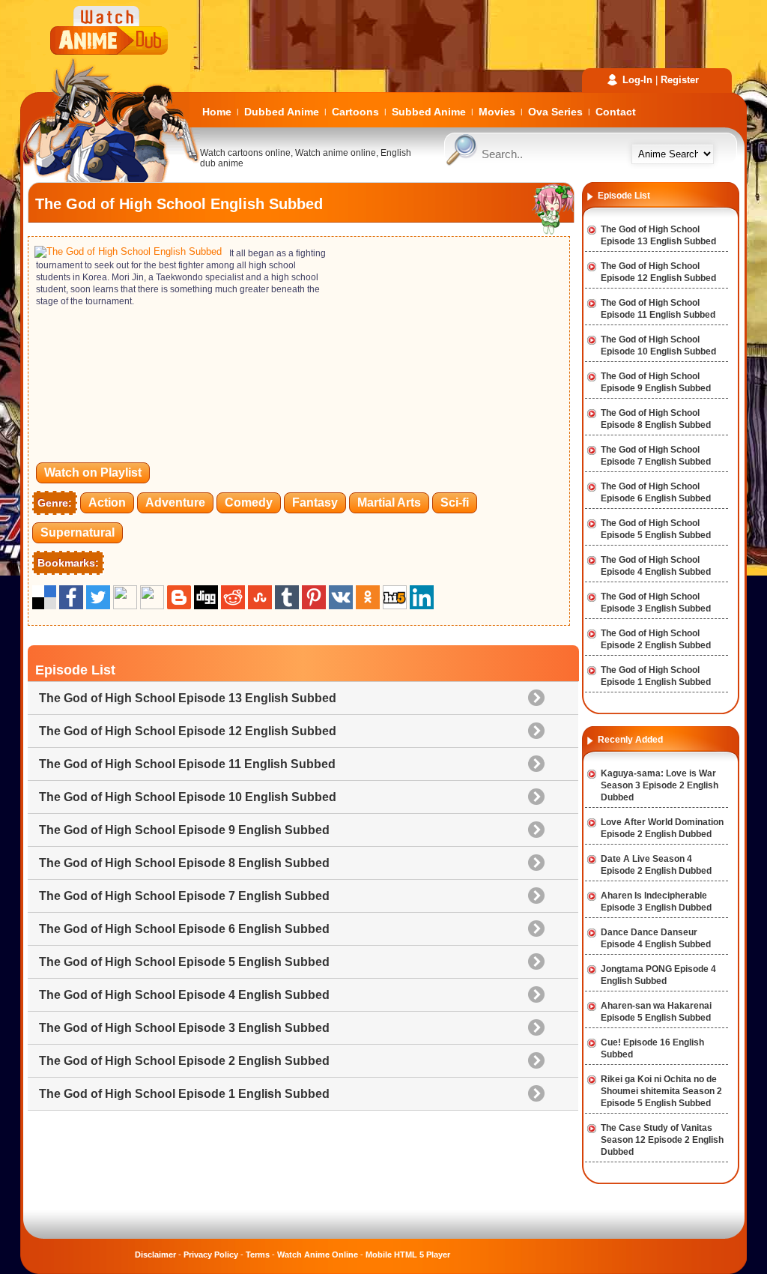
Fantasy (315, 502)
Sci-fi (454, 502)
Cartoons (355, 112)
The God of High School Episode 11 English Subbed (187, 764)
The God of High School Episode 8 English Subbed (184, 863)
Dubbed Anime (281, 112)
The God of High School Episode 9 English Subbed (184, 830)
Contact (615, 112)
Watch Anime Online (317, 1254)
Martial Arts (389, 502)
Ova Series (555, 112)
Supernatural (77, 532)
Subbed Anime (429, 112)
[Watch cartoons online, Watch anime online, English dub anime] (110, 178)
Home (216, 112)
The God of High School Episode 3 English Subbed (184, 1027)
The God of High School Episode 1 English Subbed (184, 1093)
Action (107, 502)
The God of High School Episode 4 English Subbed (184, 994)
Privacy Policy (211, 1254)
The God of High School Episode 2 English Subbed (184, 1060)
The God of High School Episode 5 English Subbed (184, 962)
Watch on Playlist (93, 472)
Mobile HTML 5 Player (408, 1254)
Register (680, 79)
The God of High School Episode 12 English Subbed (187, 731)
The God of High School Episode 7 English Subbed (184, 896)
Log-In (637, 79)
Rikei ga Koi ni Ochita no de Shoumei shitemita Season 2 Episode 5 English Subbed (661, 1091)
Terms (258, 1254)
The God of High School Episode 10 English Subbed (187, 797)
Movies (497, 112)
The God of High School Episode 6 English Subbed (184, 929)
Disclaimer (155, 1254)
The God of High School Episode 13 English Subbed (187, 698)
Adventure (175, 502)
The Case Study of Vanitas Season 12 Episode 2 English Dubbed (662, 1140)
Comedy (249, 502)
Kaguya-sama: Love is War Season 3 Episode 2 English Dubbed (659, 785)
